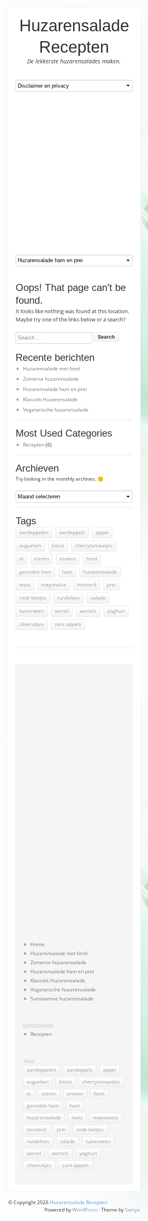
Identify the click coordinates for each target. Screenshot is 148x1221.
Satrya (132, 1209)
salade (98, 597)
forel (91, 558)
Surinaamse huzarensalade (61, 998)
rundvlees (68, 597)
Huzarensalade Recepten (78, 1202)
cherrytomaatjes (94, 545)
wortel (62, 610)
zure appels (68, 624)
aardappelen (34, 532)
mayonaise (53, 584)
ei (21, 558)
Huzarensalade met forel (51, 368)
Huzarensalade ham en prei (55, 389)
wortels (88, 610)
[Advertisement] (74, 173)
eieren (41, 558)
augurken (30, 545)
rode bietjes (32, 597)
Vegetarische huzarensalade (55, 409)
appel (102, 532)
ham (67, 571)
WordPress (84, 1209)
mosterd (86, 584)
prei (111, 584)
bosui (58, 545)
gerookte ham (35, 571)
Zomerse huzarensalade (51, 378)
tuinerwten (31, 610)
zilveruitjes (31, 624)
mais (24, 584)
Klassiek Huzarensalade (50, 399)
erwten (68, 558)
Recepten (33, 444)
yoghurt (116, 610)
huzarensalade (100, 571)
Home (37, 944)
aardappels (72, 532)
